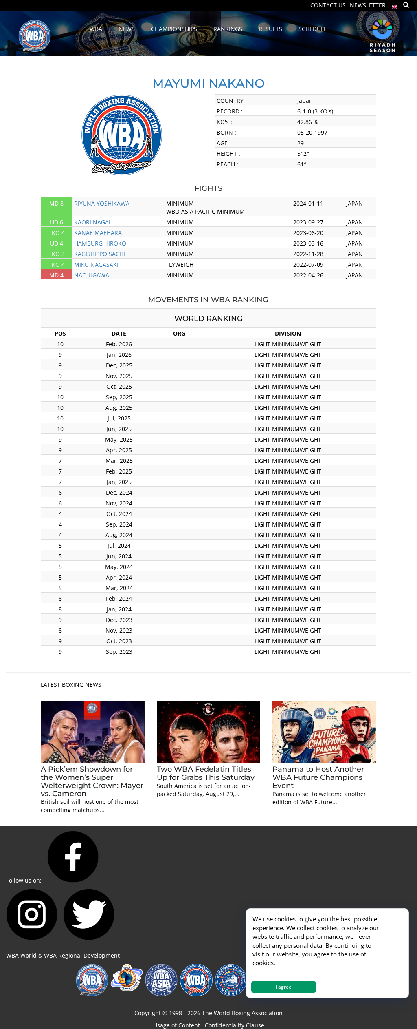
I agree (284, 986)
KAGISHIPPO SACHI (99, 254)
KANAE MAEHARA (98, 233)
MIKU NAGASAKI (96, 264)
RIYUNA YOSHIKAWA (101, 203)
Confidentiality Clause (234, 1025)
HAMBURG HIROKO (100, 243)
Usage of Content (176, 1025)
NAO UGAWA (91, 275)
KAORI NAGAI (92, 222)
